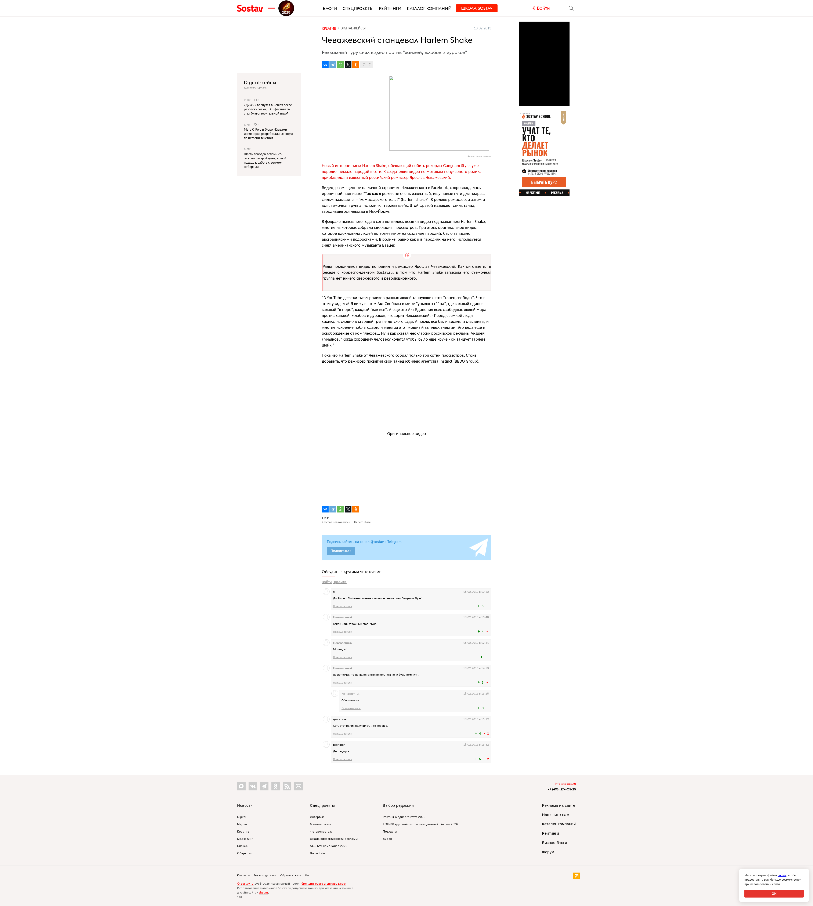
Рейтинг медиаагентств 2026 (404, 817)
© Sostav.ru (245, 883)
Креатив (243, 831)
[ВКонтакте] (325, 64)
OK (774, 893)
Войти (327, 582)
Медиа (242, 824)
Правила (340, 582)
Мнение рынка (321, 824)
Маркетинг (245, 838)
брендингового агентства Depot (324, 883)
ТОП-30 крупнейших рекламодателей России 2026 (420, 824)
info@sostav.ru (565, 784)
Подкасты (390, 831)
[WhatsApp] (340, 64)
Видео (387, 838)
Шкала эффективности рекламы (334, 838)
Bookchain (317, 853)
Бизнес (242, 846)
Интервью (317, 817)
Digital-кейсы (260, 82)
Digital (241, 817)
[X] (348, 64)
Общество (244, 853)
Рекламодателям (265, 875)
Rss (307, 875)
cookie (782, 875)
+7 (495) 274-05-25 (562, 789)
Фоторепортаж (321, 831)
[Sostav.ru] (251, 8)
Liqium (263, 892)
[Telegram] (332, 64)
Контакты (243, 875)
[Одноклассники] (355, 64)
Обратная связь (290, 875)
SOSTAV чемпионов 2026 (328, 846)
